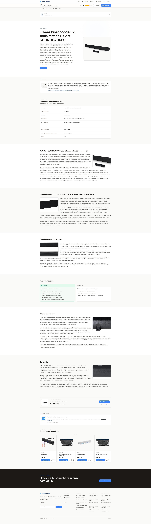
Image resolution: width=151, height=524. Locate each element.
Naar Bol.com (44, 460)
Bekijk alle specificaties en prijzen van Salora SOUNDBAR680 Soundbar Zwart (63, 90)
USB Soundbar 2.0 (81, 454)
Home (79, 1)
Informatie (92, 1)
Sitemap (109, 518)
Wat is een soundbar (80, 497)
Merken (65, 499)
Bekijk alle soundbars (104, 480)
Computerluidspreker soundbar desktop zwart (65, 455)
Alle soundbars (85, 1)
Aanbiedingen (66, 495)
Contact (108, 1)
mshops (53, 518)
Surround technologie (80, 507)
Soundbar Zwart (44, 454)
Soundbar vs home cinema (81, 505)
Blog (104, 1)
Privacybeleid (79, 511)
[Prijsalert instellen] (52, 460)
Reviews (44, 8)
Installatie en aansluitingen (81, 499)
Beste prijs (98, 1)
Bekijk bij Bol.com (105, 5)
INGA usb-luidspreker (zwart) (101, 454)
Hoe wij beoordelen (80, 509)
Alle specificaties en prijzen (104, 404)
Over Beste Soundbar (80, 495)
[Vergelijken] (54, 460)
